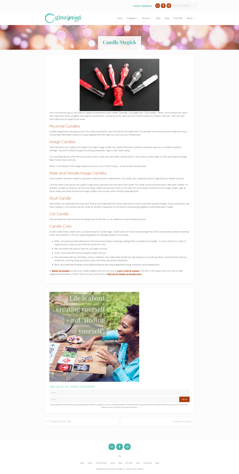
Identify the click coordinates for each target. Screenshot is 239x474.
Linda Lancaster (137, 469)
